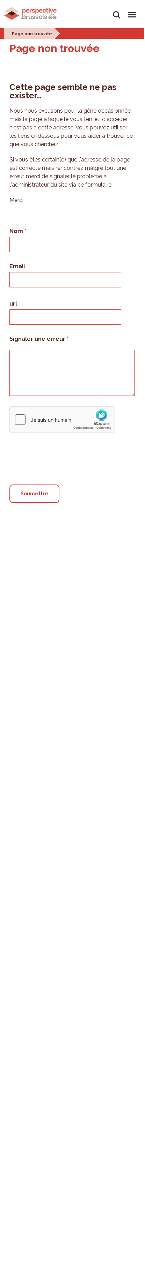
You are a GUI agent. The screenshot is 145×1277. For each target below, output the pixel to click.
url (13, 303)
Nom (16, 231)
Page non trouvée (32, 33)
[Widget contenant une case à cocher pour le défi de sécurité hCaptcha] (62, 419)
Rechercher (116, 11)
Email (17, 266)
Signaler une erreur (38, 339)
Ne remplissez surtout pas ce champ (62, 439)
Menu (130, 11)
